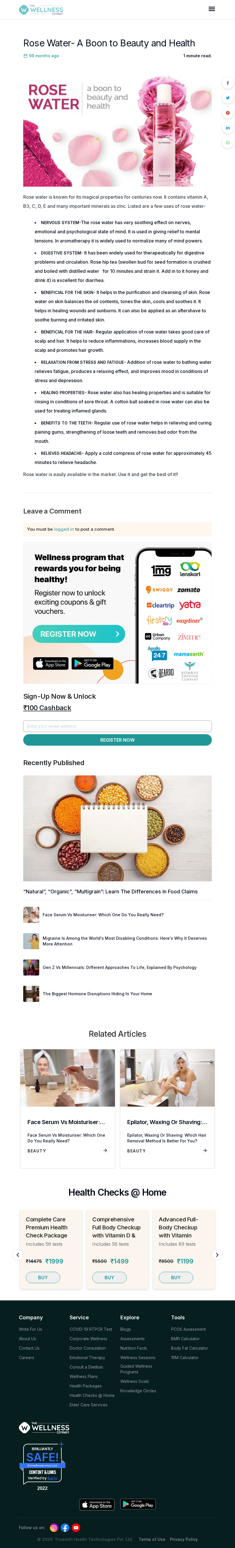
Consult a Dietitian (86, 1367)
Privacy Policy (184, 1539)
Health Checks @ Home (92, 1395)
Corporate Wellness (88, 1338)
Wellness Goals (134, 1381)
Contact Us (29, 1348)
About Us (27, 1338)
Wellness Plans (84, 1376)
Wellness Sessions (137, 1357)
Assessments (132, 1338)
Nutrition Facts (133, 1348)
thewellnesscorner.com (42, 1465)
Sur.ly (52, 1478)
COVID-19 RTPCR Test (91, 1329)
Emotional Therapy (87, 1357)
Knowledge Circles (138, 1390)
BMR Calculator (185, 1338)
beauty (37, 1150)
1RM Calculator (185, 1357)
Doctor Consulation (88, 1348)
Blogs (125, 1329)
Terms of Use (152, 1539)
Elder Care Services (88, 1404)
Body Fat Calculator (189, 1348)
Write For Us (30, 1329)
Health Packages (86, 1385)
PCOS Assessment (188, 1329)
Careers (26, 1357)
